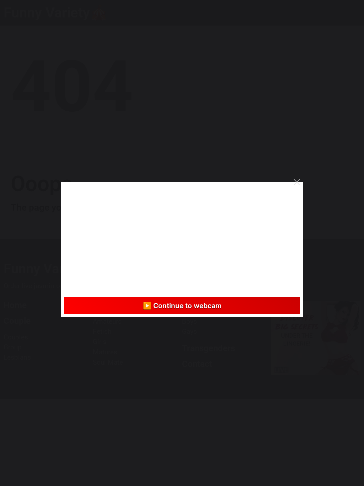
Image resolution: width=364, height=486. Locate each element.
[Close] (297, 182)
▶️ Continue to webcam (182, 305)
